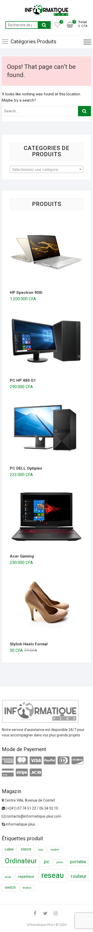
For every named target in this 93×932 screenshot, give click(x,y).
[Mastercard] (22, 760)
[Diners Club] (63, 760)
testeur (27, 887)
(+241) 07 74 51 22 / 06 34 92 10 (31, 808)
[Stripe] (22, 772)
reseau (52, 875)
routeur (79, 876)
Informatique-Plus (40, 925)
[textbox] (46, 169)
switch (10, 887)
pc (46, 861)
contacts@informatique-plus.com (33, 816)
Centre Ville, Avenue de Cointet (29, 800)
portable (78, 861)
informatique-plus (20, 824)
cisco (26, 849)
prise (8, 877)
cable (9, 849)
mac (40, 849)
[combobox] (46, 169)
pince (59, 862)
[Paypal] (50, 760)
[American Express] (8, 760)
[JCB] (36, 772)
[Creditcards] (8, 772)
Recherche (44, 25)
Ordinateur (21, 861)
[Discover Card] (77, 760)
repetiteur (26, 877)
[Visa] (36, 760)
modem (54, 849)
